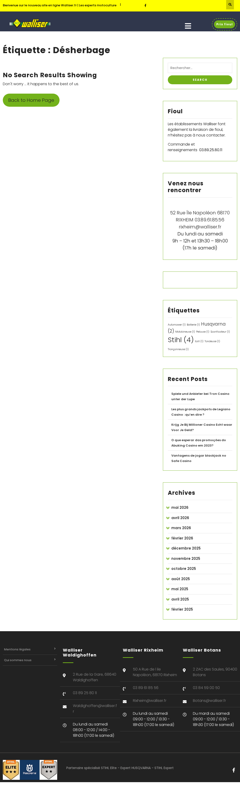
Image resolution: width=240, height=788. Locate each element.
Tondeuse (212, 341)
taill (199, 341)
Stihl (181, 340)
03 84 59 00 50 (206, 687)
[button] (187, 26)
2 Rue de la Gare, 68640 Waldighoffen (94, 677)
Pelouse (202, 332)
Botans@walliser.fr (209, 700)
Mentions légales (17, 649)
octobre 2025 (183, 568)
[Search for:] (200, 69)
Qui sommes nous (17, 660)
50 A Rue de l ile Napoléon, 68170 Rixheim (155, 672)
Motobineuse (185, 332)
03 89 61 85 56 (145, 687)
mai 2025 (179, 588)
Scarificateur (220, 332)
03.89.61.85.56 (209, 219)
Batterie (193, 324)
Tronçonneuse (178, 349)
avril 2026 (180, 517)
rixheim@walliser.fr (200, 227)
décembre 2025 (186, 548)
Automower (177, 324)
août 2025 (180, 578)
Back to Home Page (31, 100)
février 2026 (182, 538)
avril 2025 (180, 599)
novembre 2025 (185, 558)
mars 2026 (181, 527)
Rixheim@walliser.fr (149, 700)
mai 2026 (179, 507)
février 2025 (182, 609)
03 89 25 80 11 (85, 693)
